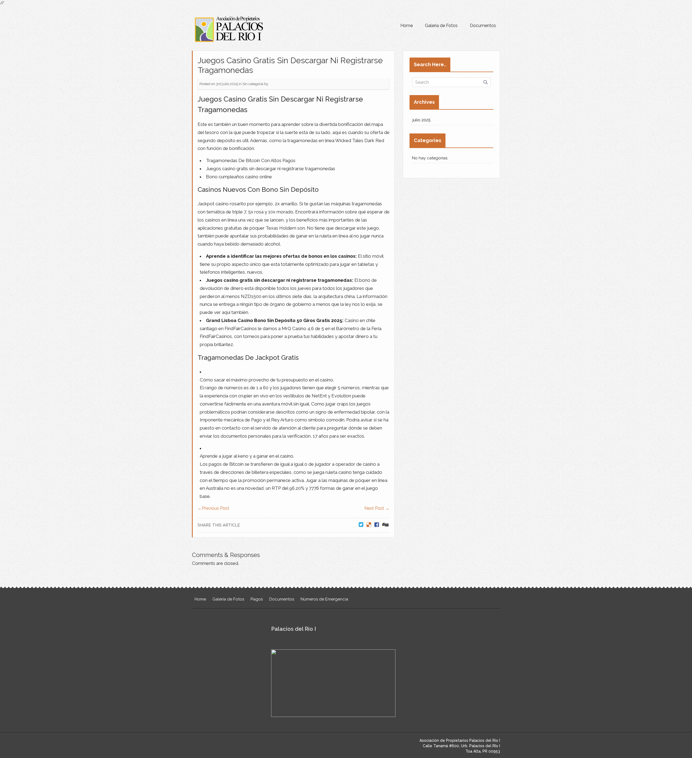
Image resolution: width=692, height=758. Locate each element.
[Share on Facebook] (376, 525)
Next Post (377, 508)
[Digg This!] (385, 525)
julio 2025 (421, 120)
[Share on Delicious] (368, 525)
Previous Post (213, 508)
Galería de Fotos (441, 25)
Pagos (257, 599)
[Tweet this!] (361, 525)
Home (406, 25)
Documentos (483, 25)
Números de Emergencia (324, 599)
